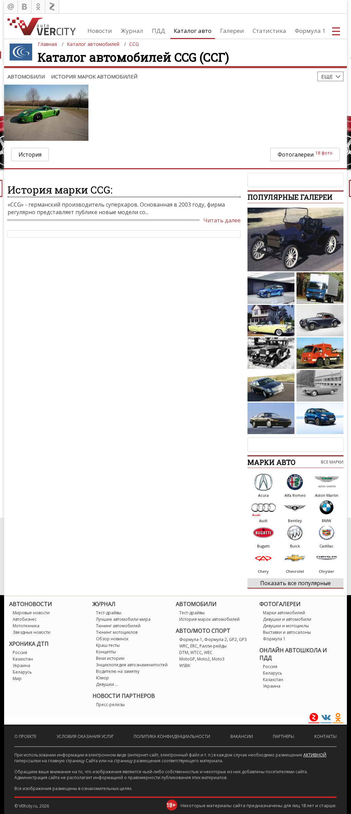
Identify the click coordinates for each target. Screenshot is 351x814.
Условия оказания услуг (85, 736)
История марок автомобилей (94, 76)
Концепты (106, 652)
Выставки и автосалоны (287, 632)
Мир (17, 678)
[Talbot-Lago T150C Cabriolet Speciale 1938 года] (319, 320)
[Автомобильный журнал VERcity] (42, 26)
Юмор (102, 678)
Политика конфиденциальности (172, 736)
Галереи (232, 31)
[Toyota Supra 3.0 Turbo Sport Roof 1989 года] (270, 418)
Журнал (132, 31)
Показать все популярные (295, 583)
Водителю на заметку (118, 671)
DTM (183, 652)
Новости (99, 31)
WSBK (184, 665)
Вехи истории (110, 658)
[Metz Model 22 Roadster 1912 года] (295, 239)
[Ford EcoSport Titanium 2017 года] (319, 418)
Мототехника (26, 626)
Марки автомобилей (284, 613)
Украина (21, 665)
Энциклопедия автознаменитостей (132, 665)
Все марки (332, 462)
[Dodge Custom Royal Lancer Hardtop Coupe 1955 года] (270, 320)
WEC (208, 652)
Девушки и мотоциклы (286, 626)
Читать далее (222, 220)
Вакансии (241, 736)
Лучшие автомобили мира (123, 619)
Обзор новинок (112, 639)
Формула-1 (190, 639)
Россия (20, 652)
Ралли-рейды (213, 646)
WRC (183, 646)
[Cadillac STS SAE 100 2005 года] (270, 386)
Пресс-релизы (110, 704)
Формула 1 (310, 31)
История (30, 154)
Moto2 (203, 659)
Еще (327, 76)
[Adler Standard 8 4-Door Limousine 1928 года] (270, 353)
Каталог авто (192, 31)
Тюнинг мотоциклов (116, 632)
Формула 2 (215, 639)
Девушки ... (107, 684)
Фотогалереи (305, 154)
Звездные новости (31, 632)
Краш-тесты (108, 645)
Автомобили (26, 76)
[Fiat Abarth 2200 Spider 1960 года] (319, 386)
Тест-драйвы (108, 613)
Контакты (325, 736)
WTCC (196, 652)
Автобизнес (25, 619)
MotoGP (187, 659)
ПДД (158, 31)
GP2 (233, 639)
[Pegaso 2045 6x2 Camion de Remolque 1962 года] (319, 353)
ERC (193, 646)
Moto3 (218, 659)
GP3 (243, 639)
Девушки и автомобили (287, 619)
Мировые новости (31, 613)
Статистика (269, 31)
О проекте (25, 736)
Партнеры (283, 736)
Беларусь (22, 672)
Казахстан (23, 659)
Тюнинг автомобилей (118, 626)
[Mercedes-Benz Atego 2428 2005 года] (319, 288)
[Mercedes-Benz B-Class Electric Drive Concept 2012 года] (270, 288)
